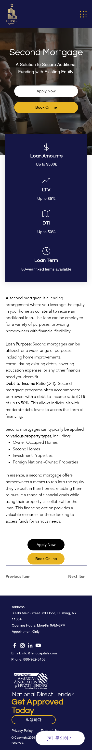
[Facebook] (15, 645)
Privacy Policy (22, 731)
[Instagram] (22, 645)
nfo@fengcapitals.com (39, 653)
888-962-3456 (34, 659)
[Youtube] (38, 645)
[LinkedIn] (30, 645)
